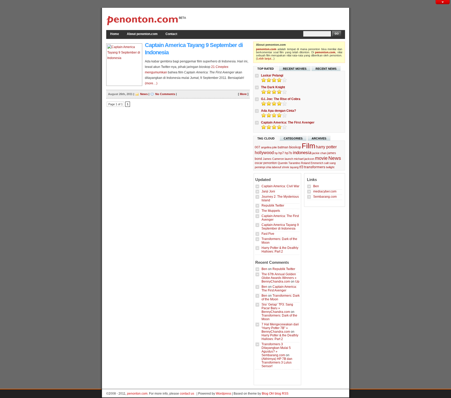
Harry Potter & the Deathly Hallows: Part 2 (280, 249)
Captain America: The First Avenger (287, 122)
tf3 (301, 167)
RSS (285, 393)
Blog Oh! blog (271, 393)
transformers (314, 167)
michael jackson (304, 158)
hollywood (264, 152)
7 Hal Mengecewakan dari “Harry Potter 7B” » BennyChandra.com (280, 328)
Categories (293, 138)
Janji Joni (268, 191)
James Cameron (273, 158)
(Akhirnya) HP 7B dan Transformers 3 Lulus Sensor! (277, 362)
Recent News (326, 68)
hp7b (288, 153)
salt (326, 163)
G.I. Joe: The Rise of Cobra (280, 99)
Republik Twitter (273, 205)
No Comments (165, 94)
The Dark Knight (273, 87)
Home (114, 34)
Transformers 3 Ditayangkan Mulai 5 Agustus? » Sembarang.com (276, 349)
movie (321, 158)
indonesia (302, 152)
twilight (330, 167)
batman (283, 147)
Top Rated (265, 68)
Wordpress (223, 393)
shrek (285, 167)
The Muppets (271, 211)
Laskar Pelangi (272, 75)
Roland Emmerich (312, 163)
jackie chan (319, 153)
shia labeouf (273, 167)
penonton (270, 163)
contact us (187, 393)
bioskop (295, 147)
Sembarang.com (325, 196)
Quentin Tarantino (289, 163)
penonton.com (266, 49)
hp (276, 153)
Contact (171, 34)
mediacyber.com (324, 191)
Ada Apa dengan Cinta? (278, 111)
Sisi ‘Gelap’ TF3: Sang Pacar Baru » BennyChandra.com (277, 308)
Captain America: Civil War (280, 186)
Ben (264, 269)
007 (257, 147)
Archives (319, 138)
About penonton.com (142, 34)
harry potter (326, 146)
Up (297, 281)
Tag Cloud (266, 138)
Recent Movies (294, 68)
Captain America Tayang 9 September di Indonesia (280, 226)
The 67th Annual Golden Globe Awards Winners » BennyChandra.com (279, 277)
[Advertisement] (284, 18)
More (243, 94)
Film (308, 146)
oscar (259, 163)
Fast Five (268, 234)
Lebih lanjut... (265, 58)
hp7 (281, 153)
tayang (294, 167)
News (144, 94)
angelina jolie (269, 147)
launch (289, 158)
